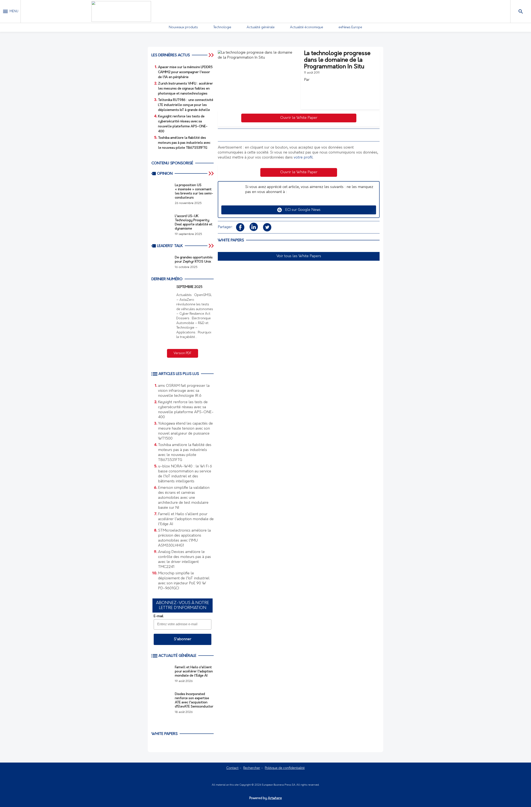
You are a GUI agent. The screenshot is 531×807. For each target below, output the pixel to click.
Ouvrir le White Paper (298, 118)
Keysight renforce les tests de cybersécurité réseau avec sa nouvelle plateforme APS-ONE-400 (186, 409)
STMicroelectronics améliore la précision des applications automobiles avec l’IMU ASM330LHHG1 (184, 538)
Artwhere (275, 798)
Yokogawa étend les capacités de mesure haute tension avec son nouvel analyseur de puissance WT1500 (185, 431)
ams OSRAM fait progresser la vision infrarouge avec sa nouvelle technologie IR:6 (183, 391)
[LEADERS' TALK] (211, 246)
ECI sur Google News (301, 210)
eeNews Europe (350, 27)
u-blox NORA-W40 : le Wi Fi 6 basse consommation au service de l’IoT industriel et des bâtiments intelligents (185, 474)
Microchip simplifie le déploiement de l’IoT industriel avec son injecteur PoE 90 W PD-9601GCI (183, 581)
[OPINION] (211, 173)
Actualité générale (261, 27)
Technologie (222, 27)
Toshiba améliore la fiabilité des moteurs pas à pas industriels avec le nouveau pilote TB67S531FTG (184, 452)
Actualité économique (306, 27)
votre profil (303, 158)
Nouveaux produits (183, 27)
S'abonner (182, 639)
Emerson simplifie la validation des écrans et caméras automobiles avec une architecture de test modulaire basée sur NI (183, 498)
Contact (232, 768)
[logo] (121, 11)
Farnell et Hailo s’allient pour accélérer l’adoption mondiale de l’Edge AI (186, 519)
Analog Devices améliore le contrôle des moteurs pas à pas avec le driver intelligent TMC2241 (184, 559)
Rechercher (251, 768)
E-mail (158, 616)
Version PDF (182, 353)
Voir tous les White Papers (298, 256)
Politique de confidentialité (285, 768)
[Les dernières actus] (211, 55)
